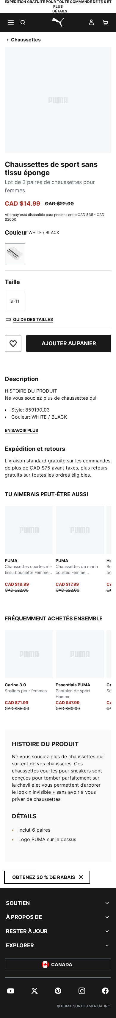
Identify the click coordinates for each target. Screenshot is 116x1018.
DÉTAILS (59, 11)
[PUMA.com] (58, 22)
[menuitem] (11, 991)
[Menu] (11, 22)
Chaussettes (26, 40)
